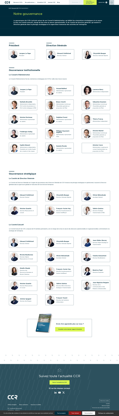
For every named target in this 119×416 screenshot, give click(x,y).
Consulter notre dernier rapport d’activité (70, 329)
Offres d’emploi (12, 404)
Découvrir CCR (15, 8)
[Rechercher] (76, 2)
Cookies (108, 403)
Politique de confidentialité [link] (105, 413)
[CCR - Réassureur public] (7, 2)
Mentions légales (106, 405)
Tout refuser (75, 413)
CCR (10, 8)
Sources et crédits (36, 404)
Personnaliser (89, 413)
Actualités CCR (41, 2)
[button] (22, 2)
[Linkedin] (55, 392)
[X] (63, 392)
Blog (58, 2)
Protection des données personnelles (101, 407)
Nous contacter (23, 404)
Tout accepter (61, 413)
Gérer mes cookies (104, 400)
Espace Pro (102, 2)
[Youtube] (59, 392)
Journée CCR (51, 2)
